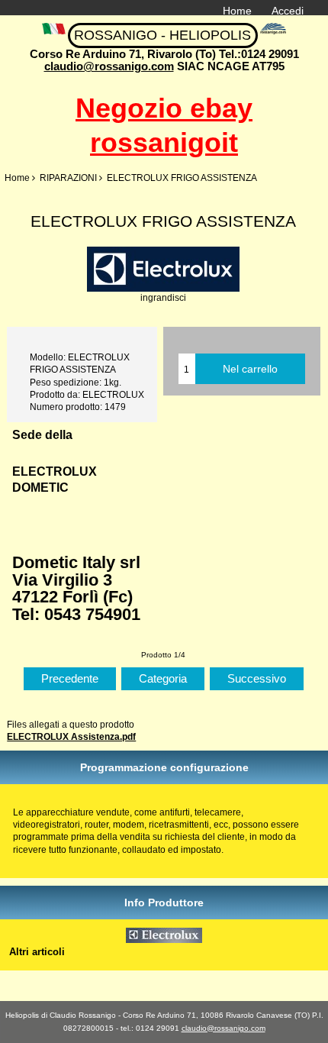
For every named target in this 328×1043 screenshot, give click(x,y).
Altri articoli (37, 951)
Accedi (288, 11)
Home (237, 11)
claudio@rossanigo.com (109, 66)
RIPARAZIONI (68, 177)
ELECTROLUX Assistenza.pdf (71, 736)
